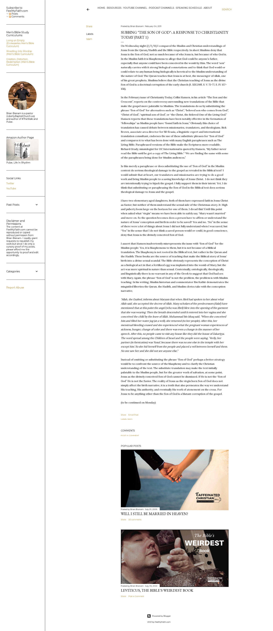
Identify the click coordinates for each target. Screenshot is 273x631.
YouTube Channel (135, 7)
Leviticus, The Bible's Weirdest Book (157, 590)
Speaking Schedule (189, 7)
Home (101, 7)
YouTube (11, 188)
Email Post (133, 415)
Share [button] (89, 26)
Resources (114, 7)
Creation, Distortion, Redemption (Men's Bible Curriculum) (20, 62)
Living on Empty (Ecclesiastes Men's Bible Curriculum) (20, 43)
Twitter (10, 183)
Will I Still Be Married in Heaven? (154, 513)
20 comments (134, 519)
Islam (89, 39)
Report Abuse (15, 287)
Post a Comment (130, 435)
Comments (17, 16)
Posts (14, 13)
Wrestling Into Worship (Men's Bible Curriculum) (19, 52)
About (208, 7)
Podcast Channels (161, 7)
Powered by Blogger (161, 616)
